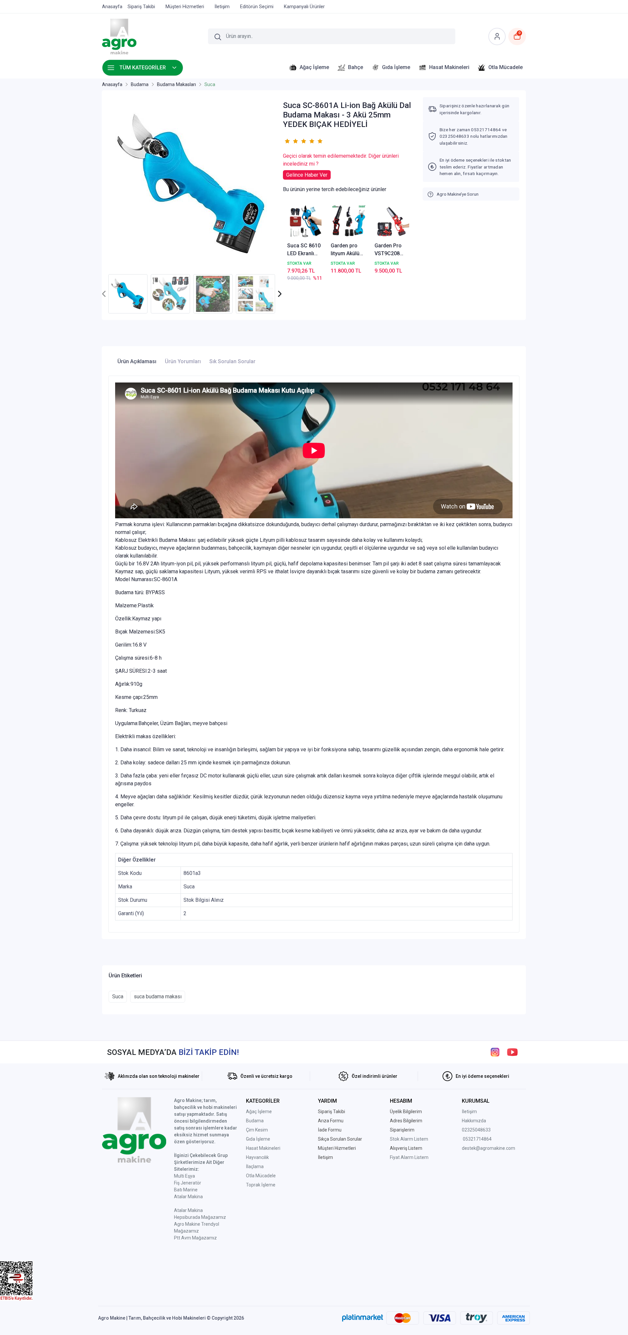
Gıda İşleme (258, 1139)
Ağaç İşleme (259, 1111)
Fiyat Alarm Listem (409, 1157)
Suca (117, 996)
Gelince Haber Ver (306, 175)
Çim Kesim (257, 1129)
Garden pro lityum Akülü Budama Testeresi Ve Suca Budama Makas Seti (347, 250)
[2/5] (291, 141)
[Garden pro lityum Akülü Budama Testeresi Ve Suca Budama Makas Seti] (349, 222)
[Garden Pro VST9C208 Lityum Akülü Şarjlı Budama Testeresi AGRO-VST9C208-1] (392, 222)
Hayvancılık (257, 1157)
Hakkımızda (474, 1120)
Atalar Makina (188, 1196)
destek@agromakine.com (488, 1148)
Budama (255, 1120)
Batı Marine (186, 1189)
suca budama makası (158, 996)
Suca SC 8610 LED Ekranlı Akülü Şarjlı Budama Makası (304, 250)
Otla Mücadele (261, 1175)
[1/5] (287, 141)
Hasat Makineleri (263, 1148)
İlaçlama (255, 1166)
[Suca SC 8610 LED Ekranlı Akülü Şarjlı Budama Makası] (305, 222)
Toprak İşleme (260, 1184)
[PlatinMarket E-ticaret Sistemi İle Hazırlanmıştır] (362, 1318)
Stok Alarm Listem (409, 1139)
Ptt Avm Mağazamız (195, 1237)
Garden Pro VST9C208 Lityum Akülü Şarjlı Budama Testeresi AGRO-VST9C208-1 (391, 250)
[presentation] (104, 294)
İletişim (469, 1111)
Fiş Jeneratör (187, 1182)
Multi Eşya (184, 1176)
